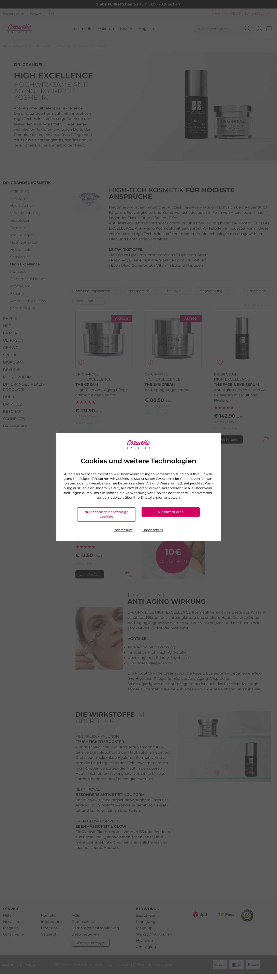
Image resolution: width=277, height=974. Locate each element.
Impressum (123, 530)
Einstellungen (152, 497)
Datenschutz (152, 530)
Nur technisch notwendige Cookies (106, 514)
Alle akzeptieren (171, 512)
